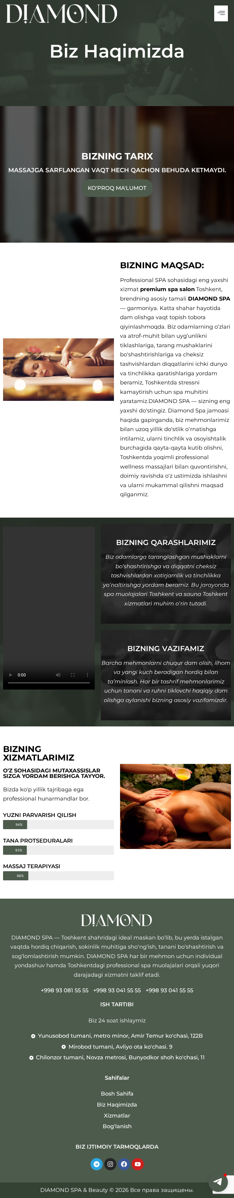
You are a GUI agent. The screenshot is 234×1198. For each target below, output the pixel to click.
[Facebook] (124, 1164)
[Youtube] (138, 1164)
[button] (218, 1182)
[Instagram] (110, 1164)
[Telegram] (96, 1164)
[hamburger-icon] (221, 13)
